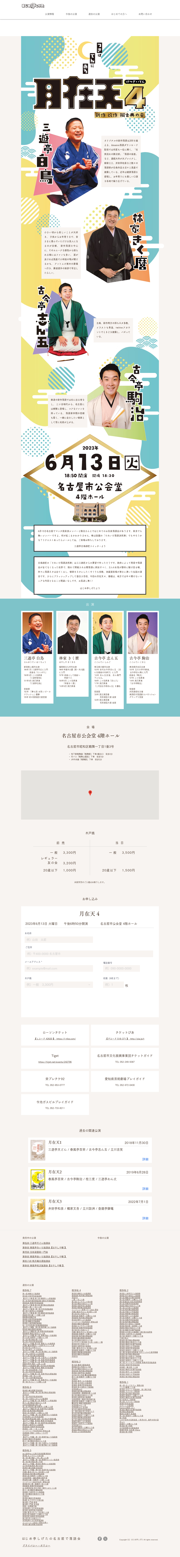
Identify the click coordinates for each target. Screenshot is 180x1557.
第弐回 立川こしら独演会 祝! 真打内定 (135, 1389)
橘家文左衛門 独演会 (128, 1414)
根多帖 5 (26, 1450)
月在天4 (25, 1496)
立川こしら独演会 (127, 1405)
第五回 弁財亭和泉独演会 (32, 1296)
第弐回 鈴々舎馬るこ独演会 (130, 1356)
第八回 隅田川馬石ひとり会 (82, 1340)
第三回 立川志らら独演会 (82, 1383)
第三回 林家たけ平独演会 (129, 1312)
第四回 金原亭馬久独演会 (81, 1306)
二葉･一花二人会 (78, 1299)
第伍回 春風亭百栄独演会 (130, 1348)
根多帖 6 (26, 1387)
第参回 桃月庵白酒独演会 (130, 1376)
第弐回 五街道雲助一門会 (35, 1252)
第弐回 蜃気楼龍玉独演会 (32, 1524)
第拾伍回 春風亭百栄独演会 (32, 1303)
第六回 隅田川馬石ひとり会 (82, 1395)
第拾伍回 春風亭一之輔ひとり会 (84, 1316)
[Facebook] (100, 1539)
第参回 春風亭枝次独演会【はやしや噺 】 (43, 1265)
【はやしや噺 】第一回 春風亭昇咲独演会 (38, 1313)
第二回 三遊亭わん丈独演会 (32, 1311)
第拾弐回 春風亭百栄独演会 (33, 1516)
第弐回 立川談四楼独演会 (81, 1431)
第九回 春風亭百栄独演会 (81, 1409)
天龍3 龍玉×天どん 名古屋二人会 (84, 1312)
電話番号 (107, 963)
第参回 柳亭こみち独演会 (81, 1421)
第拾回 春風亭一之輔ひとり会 (83, 1415)
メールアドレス (32, 962)
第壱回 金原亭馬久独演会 (81, 1397)
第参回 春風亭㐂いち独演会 (36, 1256)
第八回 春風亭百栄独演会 (81, 1419)
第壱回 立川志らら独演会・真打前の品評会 (136, 1332)
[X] (105, 1539)
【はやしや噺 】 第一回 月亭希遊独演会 (37, 1309)
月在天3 (75, 1297)
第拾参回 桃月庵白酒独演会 (82, 1318)
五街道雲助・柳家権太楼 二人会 (84, 1393)
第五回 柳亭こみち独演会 (81, 1320)
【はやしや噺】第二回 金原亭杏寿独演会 (37, 1331)
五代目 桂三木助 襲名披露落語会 (84, 1375)
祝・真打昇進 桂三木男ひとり (83, 1411)
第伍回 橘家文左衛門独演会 (130, 1344)
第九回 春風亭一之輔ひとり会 (83, 1427)
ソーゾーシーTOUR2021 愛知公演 (85, 1322)
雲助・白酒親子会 (29, 1506)
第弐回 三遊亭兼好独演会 (32, 1323)
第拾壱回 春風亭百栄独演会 (82, 1328)
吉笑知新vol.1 (77, 1425)
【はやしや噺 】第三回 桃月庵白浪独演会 (38, 1305)
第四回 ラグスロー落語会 (130, 1391)
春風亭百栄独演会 (127, 1403)
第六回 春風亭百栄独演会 (129, 1320)
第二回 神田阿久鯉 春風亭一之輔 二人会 (37, 1406)
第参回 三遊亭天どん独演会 (82, 1423)
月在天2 (75, 1356)
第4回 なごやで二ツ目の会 (33, 1500)
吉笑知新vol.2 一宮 (79, 1405)
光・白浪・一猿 (97, 1342)
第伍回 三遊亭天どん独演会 (32, 1425)
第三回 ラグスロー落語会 (130, 1401)
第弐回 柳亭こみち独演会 (129, 1316)
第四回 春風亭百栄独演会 (130, 1365)
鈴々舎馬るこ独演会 (127, 1399)
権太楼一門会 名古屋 (30, 1504)
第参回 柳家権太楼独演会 (81, 1352)
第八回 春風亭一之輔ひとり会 (131, 1299)
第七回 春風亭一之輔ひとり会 (131, 1318)
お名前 (28, 933)
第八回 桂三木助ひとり (31, 1518)
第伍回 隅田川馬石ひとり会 (82, 1429)
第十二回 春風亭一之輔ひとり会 (84, 1377)
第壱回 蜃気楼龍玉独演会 (81, 1338)
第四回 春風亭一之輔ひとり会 (131, 1360)
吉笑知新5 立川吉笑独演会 (33, 1508)
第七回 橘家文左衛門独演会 (130, 1297)
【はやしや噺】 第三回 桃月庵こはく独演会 (39, 1327)
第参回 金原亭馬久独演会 (81, 1346)
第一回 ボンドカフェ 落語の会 (132, 1385)
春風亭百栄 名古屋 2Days (130, 1430)
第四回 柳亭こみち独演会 (82, 1381)
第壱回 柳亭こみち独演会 (130, 1372)
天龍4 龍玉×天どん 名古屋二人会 (35, 1512)
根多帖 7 (26, 1290)
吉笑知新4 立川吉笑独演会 (33, 1520)
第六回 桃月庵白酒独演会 (129, 1322)
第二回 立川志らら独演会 (129, 1308)
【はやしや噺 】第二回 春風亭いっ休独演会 (39, 1298)
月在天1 (75, 1379)
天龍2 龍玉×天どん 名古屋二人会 (84, 1332)
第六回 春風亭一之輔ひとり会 (131, 1336)
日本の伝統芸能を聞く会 (31, 1404)
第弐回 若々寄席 (126, 1426)
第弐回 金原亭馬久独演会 (81, 1373)
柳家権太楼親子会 (29, 1317)
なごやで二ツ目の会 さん (81, 1342)
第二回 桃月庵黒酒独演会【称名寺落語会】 (38, 1301)
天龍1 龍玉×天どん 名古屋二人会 (84, 1348)
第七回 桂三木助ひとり (80, 1314)
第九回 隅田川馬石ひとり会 (82, 1303)
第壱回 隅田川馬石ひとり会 (130, 1358)
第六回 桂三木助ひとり (80, 1330)
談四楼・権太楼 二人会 (129, 1367)
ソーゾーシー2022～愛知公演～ (35, 1522)
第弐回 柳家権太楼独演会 (81, 1417)
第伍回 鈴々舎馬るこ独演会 (83, 1387)
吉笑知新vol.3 (77, 1389)
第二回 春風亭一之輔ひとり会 (131, 1416)
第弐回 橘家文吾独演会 (31, 1498)
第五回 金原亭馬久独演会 (32, 1510)
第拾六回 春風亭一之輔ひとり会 (35, 1514)
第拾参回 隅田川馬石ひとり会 (33, 1333)
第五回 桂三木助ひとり (80, 1344)
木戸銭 (28, 978)
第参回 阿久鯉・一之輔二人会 (33, 1315)
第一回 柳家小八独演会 (31, 1293)
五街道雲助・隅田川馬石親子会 (83, 1399)
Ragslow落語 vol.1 (127, 1408)
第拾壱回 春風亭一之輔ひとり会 (84, 1401)
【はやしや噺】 (28, 1380)
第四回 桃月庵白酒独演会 (130, 1354)
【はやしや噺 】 (58, 1247)
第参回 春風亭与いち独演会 (36, 1247)
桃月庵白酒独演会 (127, 1411)
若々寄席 (123, 1418)
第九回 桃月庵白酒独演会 (81, 1413)
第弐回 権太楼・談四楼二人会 (131, 1326)
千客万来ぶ (124, 1338)
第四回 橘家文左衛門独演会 (130, 1369)
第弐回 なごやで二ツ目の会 (82, 1326)
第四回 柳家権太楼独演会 (81, 1308)
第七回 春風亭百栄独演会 (129, 1303)
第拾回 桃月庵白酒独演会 (81, 1391)
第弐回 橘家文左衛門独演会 (130, 1410)
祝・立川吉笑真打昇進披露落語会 (35, 1325)
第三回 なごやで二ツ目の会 (82, 1301)
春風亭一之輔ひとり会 (128, 1424)
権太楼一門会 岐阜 (29, 1502)
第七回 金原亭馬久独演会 (43, 1409)
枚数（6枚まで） (111, 978)
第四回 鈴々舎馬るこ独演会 (130, 1295)
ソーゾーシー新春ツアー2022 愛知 (85, 1309)
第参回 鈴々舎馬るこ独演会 (130, 1324)
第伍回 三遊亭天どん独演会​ (36, 1243)
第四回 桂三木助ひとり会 (81, 1367)
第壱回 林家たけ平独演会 (130, 1374)
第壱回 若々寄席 (126, 1432)
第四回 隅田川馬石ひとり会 (130, 1306)
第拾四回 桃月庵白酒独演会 (82, 1295)
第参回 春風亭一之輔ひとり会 (131, 1395)
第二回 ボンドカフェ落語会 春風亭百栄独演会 (138, 1362)
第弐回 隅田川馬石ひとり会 (130, 1342)
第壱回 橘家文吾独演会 (80, 1354)
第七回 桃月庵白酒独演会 (129, 1309)
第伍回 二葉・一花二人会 (32, 1307)
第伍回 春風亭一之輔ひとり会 (131, 1350)
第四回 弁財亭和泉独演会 (32, 1319)
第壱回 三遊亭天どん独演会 (130, 1334)
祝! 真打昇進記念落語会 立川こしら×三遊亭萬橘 (139, 1352)
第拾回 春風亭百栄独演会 (82, 1385)
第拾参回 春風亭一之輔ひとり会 (84, 1350)
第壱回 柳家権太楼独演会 (129, 1314)
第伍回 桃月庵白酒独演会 (130, 1340)
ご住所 (28, 947)
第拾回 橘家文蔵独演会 (80, 1324)
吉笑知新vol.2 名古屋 (80, 1407)
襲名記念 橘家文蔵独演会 (81, 1403)
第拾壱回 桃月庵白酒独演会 (82, 1371)
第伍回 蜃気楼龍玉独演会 (32, 1329)
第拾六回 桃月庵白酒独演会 (32, 1410)
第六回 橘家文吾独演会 (31, 1321)
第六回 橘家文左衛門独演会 (130, 1330)
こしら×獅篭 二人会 (127, 1387)
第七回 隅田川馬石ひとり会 (82, 1369)
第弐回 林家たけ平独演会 (130, 1346)
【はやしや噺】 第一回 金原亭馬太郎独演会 (39, 1423)
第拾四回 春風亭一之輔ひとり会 (84, 1334)
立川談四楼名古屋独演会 (129, 1428)
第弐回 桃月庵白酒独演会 (130, 1393)
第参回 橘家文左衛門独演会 (130, 1397)
